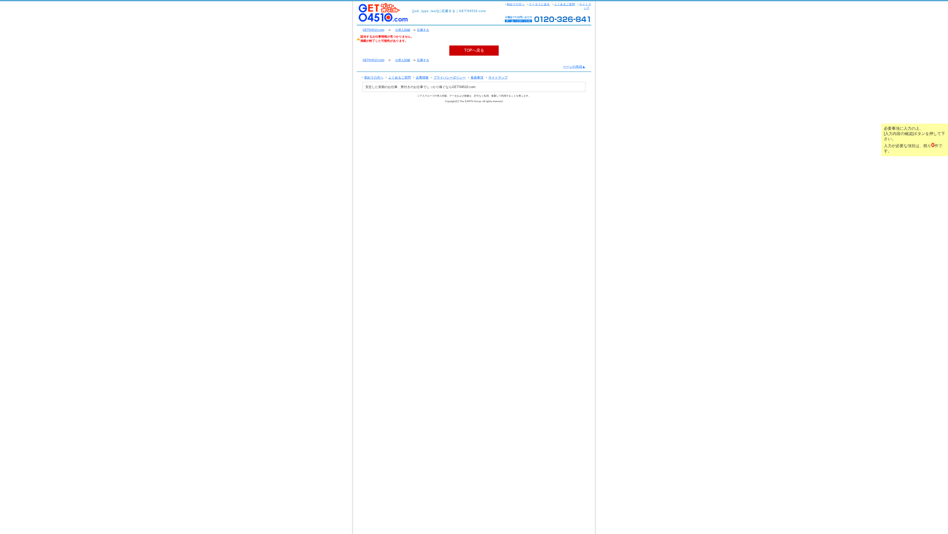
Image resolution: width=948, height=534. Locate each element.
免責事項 (477, 77)
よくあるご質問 (564, 4)
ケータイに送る (539, 4)
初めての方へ (516, 4)
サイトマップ (585, 6)
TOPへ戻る (474, 50)
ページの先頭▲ (574, 66)
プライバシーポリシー (450, 77)
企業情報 (422, 77)
